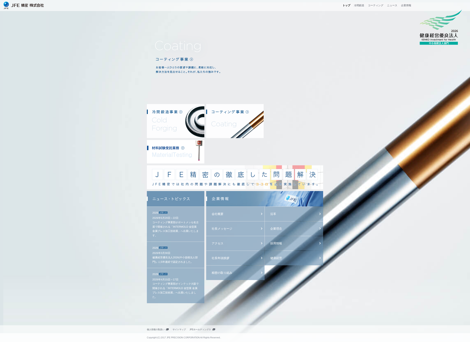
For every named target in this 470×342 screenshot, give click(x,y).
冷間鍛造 (359, 5)
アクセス (217, 243)
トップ (346, 5)
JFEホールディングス (200, 329)
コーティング (375, 5)
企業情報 (406, 5)
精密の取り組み (222, 272)
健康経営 (276, 258)
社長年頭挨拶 (220, 258)
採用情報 (276, 243)
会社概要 (217, 213)
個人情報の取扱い (155, 329)
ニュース (392, 5)
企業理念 (276, 228)
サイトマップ (179, 329)
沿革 (273, 213)
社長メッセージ (222, 228)
